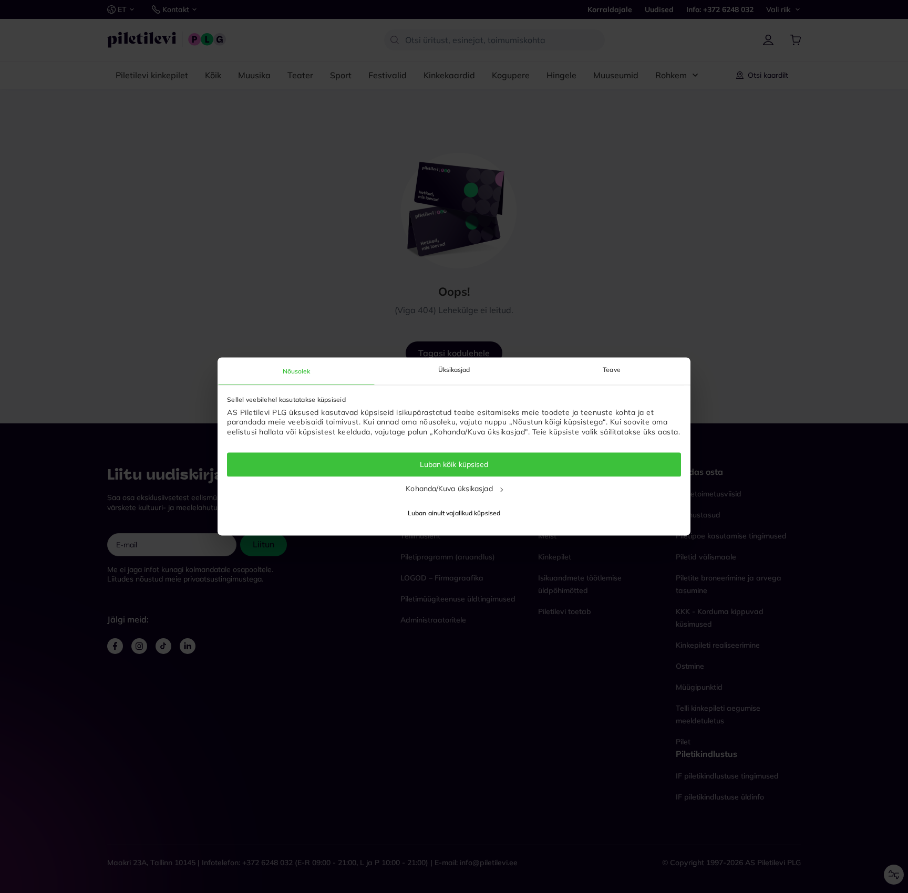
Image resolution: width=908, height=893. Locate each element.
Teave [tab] (612, 369)
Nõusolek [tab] (297, 371)
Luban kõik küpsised (454, 464)
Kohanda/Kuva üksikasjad (449, 488)
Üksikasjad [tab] (454, 369)
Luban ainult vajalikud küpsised (454, 513)
